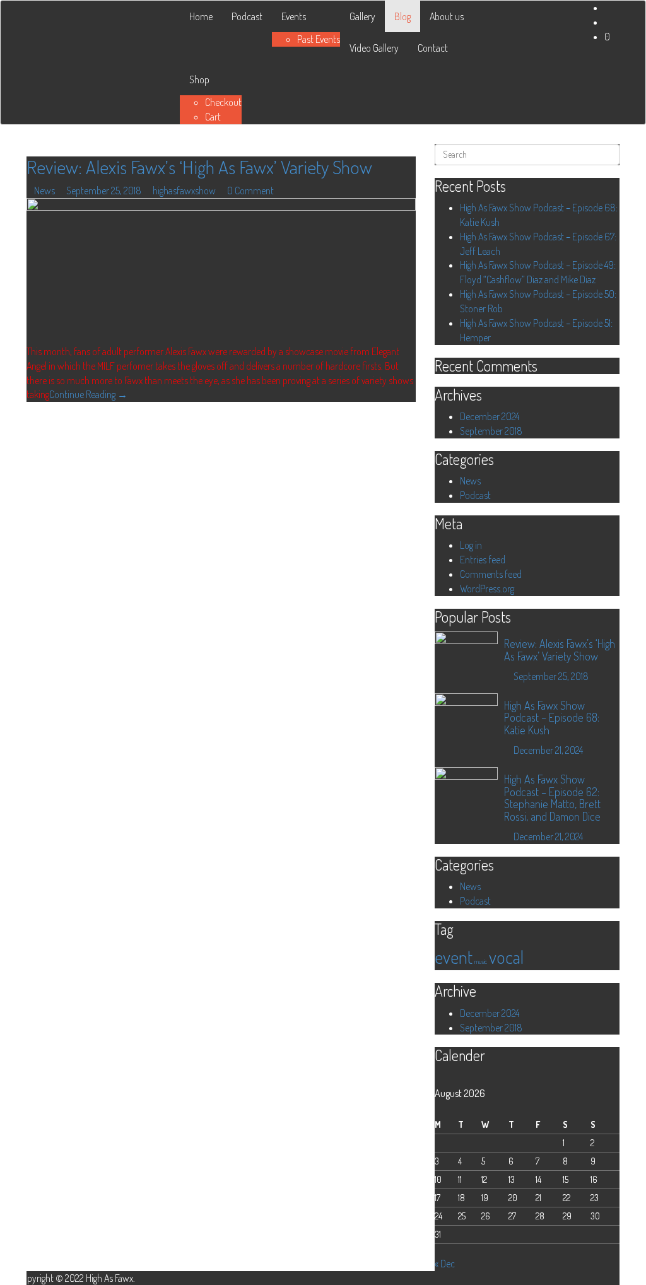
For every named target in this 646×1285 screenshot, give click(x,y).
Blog (402, 16)
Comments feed (491, 574)
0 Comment (250, 190)
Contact (433, 48)
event (454, 956)
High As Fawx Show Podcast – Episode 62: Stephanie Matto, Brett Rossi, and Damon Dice (552, 797)
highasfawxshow (184, 190)
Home (201, 16)
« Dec (445, 1263)
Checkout (223, 102)
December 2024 (489, 416)
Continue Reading (88, 394)
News (44, 190)
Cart (213, 116)
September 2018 (491, 431)
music (480, 961)
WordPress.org (487, 588)
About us (447, 16)
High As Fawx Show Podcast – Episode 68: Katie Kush (551, 717)
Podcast (247, 16)
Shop (199, 79)
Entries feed (482, 559)
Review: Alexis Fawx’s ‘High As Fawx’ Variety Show (199, 167)
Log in (471, 545)
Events (293, 16)
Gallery (362, 16)
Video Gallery (374, 48)
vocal (506, 956)
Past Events (318, 39)
